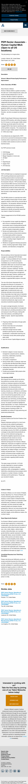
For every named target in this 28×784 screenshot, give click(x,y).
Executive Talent (14, 697)
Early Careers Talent (14, 704)
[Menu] (26, 25)
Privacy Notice (5, 756)
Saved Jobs (4, 753)
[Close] (26, 2)
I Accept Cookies (14, 19)
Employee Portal (5, 754)
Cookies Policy (18, 11)
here (21, 550)
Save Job (9, 69)
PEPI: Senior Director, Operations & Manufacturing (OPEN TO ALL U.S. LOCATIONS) (11, 594)
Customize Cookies (14, 15)
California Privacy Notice (8, 757)
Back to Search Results (9, 31)
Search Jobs (4, 751)
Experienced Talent (14, 700)
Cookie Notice (5, 759)
